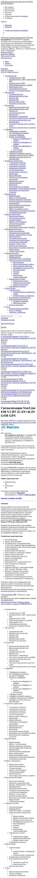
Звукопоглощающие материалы (20, 199)
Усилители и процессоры (14, 161)
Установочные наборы (17, 224)
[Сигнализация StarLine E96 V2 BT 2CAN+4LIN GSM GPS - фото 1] (18, 424)
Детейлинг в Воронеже (17, 312)
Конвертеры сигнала (16, 181)
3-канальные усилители (17, 166)
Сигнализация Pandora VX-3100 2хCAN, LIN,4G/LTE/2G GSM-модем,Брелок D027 (15, 402)
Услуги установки (15, 310)
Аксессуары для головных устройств (22, 227)
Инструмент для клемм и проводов (21, 248)
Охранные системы (12, 253)
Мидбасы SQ (13, 114)
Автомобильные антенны (18, 89)
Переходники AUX (16, 87)
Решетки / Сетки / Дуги (17, 244)
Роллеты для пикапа (16, 305)
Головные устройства (20, 301)
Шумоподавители (15, 183)
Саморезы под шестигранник (19, 240)
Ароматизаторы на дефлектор (23, 296)
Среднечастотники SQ (17, 113)
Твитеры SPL (13, 98)
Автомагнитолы (10, 76)
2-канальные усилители (17, 164)
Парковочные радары (20, 281)
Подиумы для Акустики (17, 103)
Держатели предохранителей (19, 233)
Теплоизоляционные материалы (20, 201)
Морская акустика (19, 303)
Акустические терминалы (18, 242)
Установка (4, 318)
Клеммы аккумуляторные (18, 246)
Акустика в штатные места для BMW (22, 118)
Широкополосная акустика (18, 96)
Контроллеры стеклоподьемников (20, 276)
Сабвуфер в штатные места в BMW (21, 155)
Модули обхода (18, 262)
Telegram (12, 54)
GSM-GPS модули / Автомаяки (20, 259)
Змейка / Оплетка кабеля (17, 222)
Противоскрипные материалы (19, 205)
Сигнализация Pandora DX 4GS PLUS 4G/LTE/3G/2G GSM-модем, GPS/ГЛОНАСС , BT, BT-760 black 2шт (18, 360)
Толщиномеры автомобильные (20, 297)
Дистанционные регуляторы (19, 187)
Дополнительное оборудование (20, 260)
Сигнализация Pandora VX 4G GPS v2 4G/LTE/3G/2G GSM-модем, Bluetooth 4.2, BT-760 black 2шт (18, 347)
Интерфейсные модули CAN (23, 268)
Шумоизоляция (10, 194)
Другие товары (10, 288)
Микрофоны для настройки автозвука (22, 188)
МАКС (10, 52)
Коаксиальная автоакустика (18, 109)
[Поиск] (21, 316)
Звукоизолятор (14, 203)
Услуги (7, 307)
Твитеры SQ (13, 111)
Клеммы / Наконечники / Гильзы (20, 235)
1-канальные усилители (17, 163)
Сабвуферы (9, 129)
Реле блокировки (19, 270)
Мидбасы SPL (14, 100)
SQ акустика (9, 105)
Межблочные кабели (16, 216)
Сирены (16, 273)
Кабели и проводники (12, 214)
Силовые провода (15, 220)
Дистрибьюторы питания (18, 238)
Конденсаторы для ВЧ (16, 102)
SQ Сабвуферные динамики (19, 133)
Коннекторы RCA (15, 225)
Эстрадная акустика (16, 94)
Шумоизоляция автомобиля (18, 309)
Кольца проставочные (16, 231)
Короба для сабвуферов (17, 137)
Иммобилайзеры (15, 257)
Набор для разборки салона (18, 209)
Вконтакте (4, 54)
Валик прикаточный (16, 207)
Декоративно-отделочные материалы (22, 211)
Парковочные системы (17, 279)
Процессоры (13, 174)
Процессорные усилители (18, 172)
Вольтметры (13, 185)
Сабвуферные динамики (17, 131)
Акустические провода (17, 218)
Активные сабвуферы (16, 135)
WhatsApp (4, 52)
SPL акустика (9, 92)
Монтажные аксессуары (13, 229)
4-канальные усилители (17, 168)
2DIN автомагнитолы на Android (20, 85)
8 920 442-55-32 (6, 58)
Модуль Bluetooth (15, 175)
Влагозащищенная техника (18, 299)
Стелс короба (17, 150)
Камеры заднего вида (20, 284)
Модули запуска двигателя (22, 266)
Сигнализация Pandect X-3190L (12, 379)
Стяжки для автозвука (16, 251)
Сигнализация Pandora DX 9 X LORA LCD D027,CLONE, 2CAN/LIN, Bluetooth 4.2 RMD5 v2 (18, 372)
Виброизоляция (14, 196)
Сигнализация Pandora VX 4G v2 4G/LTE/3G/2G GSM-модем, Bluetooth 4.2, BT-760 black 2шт (18, 391)
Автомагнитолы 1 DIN (17, 78)
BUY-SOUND (7, 595)
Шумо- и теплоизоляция (17, 198)
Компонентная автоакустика (19, 107)
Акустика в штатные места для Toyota (22, 127)
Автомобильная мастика (17, 212)
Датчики (16, 272)
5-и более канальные (16, 170)
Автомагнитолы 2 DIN (17, 83)
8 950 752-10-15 (30, 495)
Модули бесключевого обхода (23, 264)
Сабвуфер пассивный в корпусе (20, 153)
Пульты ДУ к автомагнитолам (19, 90)
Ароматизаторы (14, 290)
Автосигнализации (16, 255)
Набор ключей (14, 249)
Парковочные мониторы (21, 283)
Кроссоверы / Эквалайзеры (18, 116)
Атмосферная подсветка (17, 286)
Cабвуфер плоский (15, 151)
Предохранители (15, 236)
